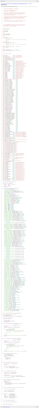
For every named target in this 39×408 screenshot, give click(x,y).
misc (30, 3)
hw (28, 3)
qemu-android (3, 3)
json (37, 406)
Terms (9, 406)
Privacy (7, 406)
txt (35, 406)
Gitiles (4, 406)
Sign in (37, 1)
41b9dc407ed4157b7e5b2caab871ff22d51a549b (19, 3)
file (16, 6)
